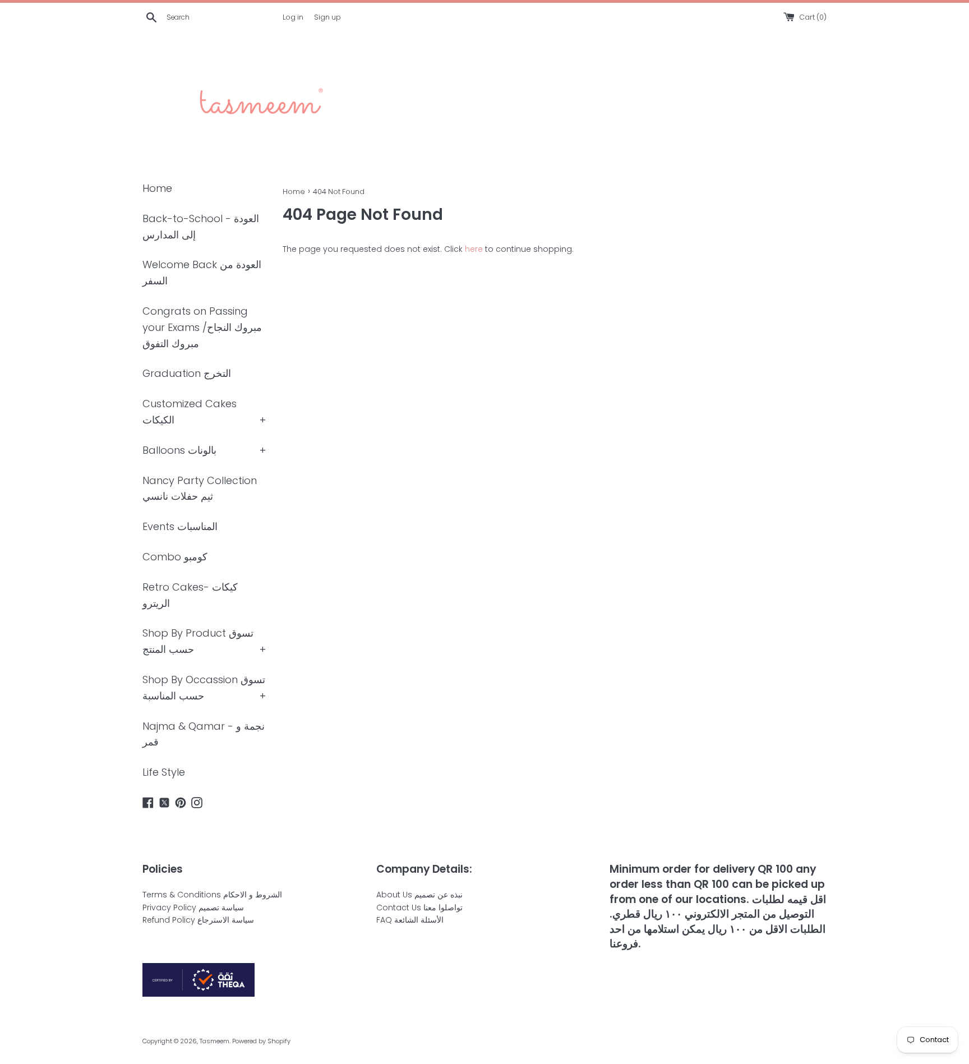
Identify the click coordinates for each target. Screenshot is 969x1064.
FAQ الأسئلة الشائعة (410, 919)
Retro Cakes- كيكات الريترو (190, 595)
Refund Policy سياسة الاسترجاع (198, 919)
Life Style (163, 772)
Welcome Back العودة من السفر (201, 272)
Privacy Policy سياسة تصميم (193, 907)
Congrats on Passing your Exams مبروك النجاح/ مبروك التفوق (202, 327)
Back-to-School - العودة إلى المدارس (200, 226)
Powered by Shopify (261, 1041)
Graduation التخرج (186, 373)
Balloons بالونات (179, 450)
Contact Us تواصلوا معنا (419, 907)
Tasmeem (214, 1041)
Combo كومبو (174, 557)
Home (157, 188)
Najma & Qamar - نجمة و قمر (203, 734)
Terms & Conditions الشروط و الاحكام (212, 894)
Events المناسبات (180, 526)
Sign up (327, 17)
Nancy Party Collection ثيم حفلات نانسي (199, 488)
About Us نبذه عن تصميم (419, 894)
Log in (293, 17)
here (474, 249)
